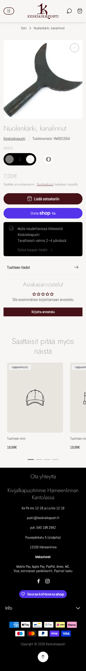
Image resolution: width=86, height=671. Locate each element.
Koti (24, 28)
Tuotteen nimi (16, 438)
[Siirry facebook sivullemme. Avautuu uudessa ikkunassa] (38, 581)
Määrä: (8, 147)
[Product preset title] (35, 398)
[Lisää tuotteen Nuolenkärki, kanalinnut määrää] (30, 159)
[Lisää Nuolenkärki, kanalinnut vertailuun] (48, 159)
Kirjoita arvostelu (43, 312)
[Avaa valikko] (9, 11)
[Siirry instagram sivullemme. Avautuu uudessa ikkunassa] (47, 581)
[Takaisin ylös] (43, 657)
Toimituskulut (45, 184)
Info (8, 608)
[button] (31, 459)
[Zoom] (74, 47)
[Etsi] (69, 11)
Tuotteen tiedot (18, 267)
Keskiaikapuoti (14, 138)
